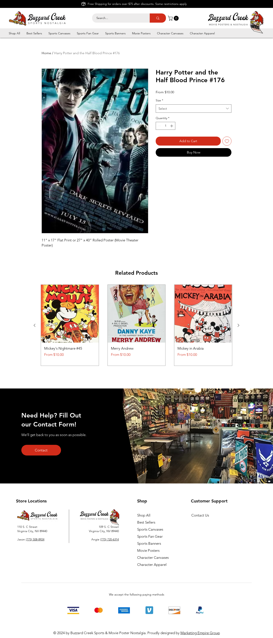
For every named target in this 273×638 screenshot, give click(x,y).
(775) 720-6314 (109, 539)
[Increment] (172, 126)
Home (46, 53)
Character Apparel (152, 564)
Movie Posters (148, 550)
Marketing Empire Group (200, 633)
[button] (174, 18)
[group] (136, 325)
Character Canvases (153, 557)
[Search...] (158, 18)
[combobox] (193, 108)
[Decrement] (159, 126)
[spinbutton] (165, 126)
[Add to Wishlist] (226, 141)
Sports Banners (149, 543)
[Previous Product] (34, 325)
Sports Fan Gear (150, 536)
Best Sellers (146, 522)
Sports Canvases (150, 529)
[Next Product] (238, 325)
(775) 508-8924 (35, 539)
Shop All (143, 515)
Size (159, 100)
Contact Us (200, 515)
